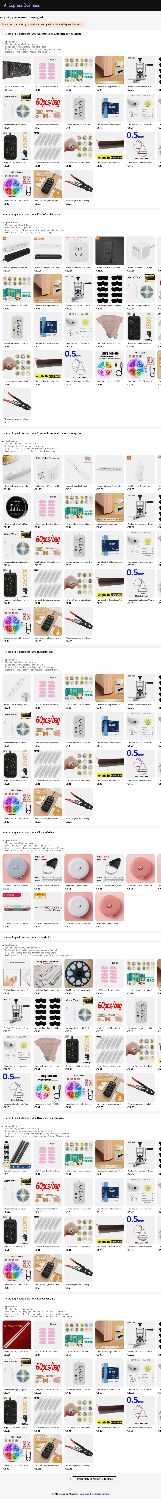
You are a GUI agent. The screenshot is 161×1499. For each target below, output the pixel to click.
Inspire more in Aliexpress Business (94, 1479)
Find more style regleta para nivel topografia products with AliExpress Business (41, 24)
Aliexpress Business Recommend (94, 1494)
